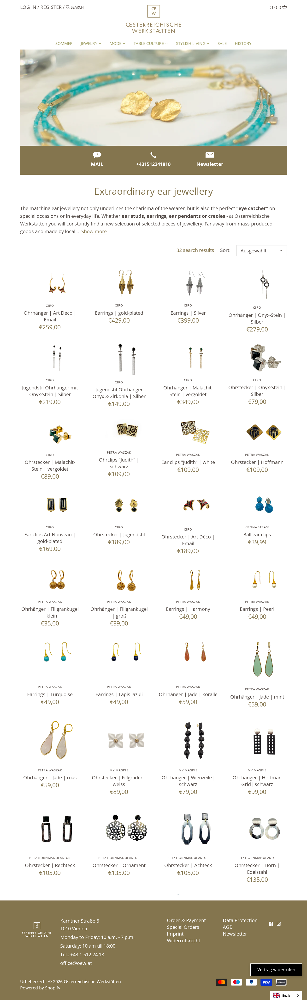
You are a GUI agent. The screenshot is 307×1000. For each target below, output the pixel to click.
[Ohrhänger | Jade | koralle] (195, 652)
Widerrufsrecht (183, 940)
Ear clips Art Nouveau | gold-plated (50, 534)
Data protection (240, 920)
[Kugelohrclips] (264, 505)
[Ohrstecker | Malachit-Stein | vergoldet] (57, 432)
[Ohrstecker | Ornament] (126, 827)
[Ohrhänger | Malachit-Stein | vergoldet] (195, 358)
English (287, 995)
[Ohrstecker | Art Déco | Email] (195, 506)
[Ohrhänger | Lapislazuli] (126, 652)
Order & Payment (186, 920)
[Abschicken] (68, 8)
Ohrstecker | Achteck (188, 862)
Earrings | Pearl (257, 606)
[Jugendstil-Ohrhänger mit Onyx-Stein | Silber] (57, 358)
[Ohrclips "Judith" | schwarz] (126, 429)
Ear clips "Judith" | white (188, 458)
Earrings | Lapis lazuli (119, 691)
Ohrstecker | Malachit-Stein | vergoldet (50, 462)
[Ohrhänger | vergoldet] (126, 283)
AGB (228, 927)
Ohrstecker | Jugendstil (119, 531)
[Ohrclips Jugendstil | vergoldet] (57, 505)
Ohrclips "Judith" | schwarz (119, 460)
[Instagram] (279, 923)
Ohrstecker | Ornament (119, 862)
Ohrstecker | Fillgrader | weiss (119, 778)
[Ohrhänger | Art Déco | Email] (57, 283)
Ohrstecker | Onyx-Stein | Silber (257, 387)
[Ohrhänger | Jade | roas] (57, 740)
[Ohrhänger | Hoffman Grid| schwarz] (264, 740)
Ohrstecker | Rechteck (50, 862)
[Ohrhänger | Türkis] (57, 652)
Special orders (183, 927)
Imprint (175, 934)
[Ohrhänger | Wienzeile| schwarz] (195, 740)
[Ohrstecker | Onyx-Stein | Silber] (264, 358)
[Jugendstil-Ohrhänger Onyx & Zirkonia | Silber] (126, 359)
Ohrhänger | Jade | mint (257, 693)
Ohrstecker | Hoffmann (257, 458)
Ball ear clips (257, 531)
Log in (28, 7)
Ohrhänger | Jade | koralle (188, 691)
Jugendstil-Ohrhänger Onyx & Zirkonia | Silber (119, 390)
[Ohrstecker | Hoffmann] (264, 432)
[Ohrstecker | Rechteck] (57, 827)
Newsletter (235, 934)
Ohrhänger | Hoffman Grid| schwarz (257, 778)
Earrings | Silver (188, 309)
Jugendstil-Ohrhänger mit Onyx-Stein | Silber (50, 387)
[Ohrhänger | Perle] (264, 579)
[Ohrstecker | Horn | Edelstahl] (264, 827)
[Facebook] (271, 923)
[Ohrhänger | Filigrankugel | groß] (126, 579)
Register (51, 7)
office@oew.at (76, 963)
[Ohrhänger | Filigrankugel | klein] (57, 579)
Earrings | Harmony (188, 606)
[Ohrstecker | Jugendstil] (126, 505)
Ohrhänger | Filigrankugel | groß (119, 609)
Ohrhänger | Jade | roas (50, 774)
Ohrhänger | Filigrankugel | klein (50, 609)
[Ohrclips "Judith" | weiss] (195, 432)
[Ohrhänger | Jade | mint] (264, 659)
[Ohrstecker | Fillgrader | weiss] (126, 740)
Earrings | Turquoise (50, 691)
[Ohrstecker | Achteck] (195, 827)
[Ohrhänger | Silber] (195, 283)
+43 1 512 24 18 (87, 954)
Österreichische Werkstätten (92, 981)
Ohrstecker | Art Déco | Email (188, 537)
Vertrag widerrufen (276, 969)
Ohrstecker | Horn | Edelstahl (257, 865)
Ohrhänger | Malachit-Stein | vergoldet (188, 387)
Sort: (225, 250)
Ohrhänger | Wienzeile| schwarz (188, 778)
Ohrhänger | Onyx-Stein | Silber (257, 315)
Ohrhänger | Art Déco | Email (50, 313)
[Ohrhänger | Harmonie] (195, 579)
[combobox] (286, 995)
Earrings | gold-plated (119, 309)
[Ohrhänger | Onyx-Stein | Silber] (264, 284)
